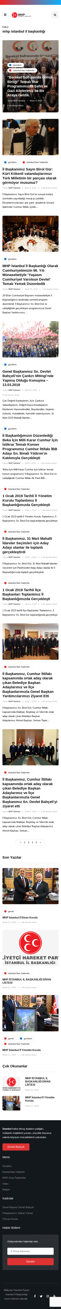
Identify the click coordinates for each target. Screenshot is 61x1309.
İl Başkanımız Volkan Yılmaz (17, 1213)
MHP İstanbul (19, 101)
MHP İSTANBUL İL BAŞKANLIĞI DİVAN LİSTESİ (37, 1081)
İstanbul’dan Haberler (13, 1171)
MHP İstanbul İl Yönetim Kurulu (21, 1050)
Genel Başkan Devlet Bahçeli (18, 1207)
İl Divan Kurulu (10, 1219)
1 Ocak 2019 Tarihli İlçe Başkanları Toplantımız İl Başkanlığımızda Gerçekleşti (26, 594)
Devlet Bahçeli (15, 1147)
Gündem (7, 1166)
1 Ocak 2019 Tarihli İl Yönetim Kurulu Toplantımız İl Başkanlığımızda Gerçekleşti (27, 500)
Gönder (30, 1261)
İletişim (6, 1189)
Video (5, 1183)
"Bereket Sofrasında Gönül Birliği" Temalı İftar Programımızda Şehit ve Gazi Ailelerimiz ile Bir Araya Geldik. (29, 86)
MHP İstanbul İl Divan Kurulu (20, 917)
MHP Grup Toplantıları (14, 1177)
